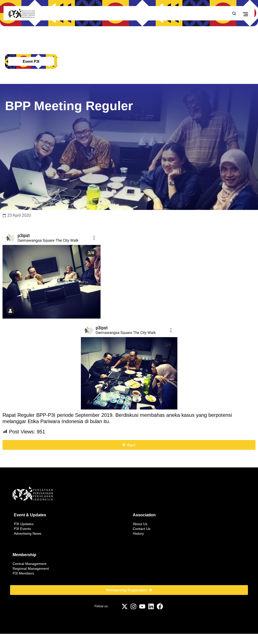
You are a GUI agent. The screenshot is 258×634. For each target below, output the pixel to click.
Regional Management (31, 568)
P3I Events (22, 529)
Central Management (29, 564)
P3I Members (23, 573)
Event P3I (31, 61)
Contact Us (141, 529)
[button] (245, 14)
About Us (140, 524)
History (138, 533)
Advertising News (27, 533)
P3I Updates (24, 524)
